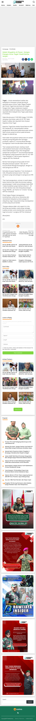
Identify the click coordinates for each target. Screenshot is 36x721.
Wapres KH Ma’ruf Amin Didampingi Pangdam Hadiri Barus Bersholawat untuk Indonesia (17, 461)
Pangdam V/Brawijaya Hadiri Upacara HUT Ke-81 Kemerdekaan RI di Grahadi (26, 260)
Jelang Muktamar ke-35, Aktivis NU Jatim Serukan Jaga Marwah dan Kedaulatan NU (25, 245)
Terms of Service (19, 718)
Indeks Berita (29, 718)
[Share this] (23, 59)
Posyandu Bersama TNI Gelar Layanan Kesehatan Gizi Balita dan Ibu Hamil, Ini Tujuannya (9, 233)
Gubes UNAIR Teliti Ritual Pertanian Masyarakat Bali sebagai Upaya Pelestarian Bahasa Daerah (18, 456)
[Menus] (2, 2)
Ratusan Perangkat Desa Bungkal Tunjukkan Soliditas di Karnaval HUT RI (26, 250)
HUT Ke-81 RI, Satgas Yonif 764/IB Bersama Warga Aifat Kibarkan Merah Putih (10, 250)
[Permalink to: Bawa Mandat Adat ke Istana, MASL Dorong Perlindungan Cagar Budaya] (26, 303)
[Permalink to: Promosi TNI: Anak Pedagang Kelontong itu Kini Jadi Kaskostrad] (18, 430)
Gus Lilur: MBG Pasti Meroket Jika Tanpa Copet (18, 479)
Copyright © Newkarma (7, 718)
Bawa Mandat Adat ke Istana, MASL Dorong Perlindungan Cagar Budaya (25, 255)
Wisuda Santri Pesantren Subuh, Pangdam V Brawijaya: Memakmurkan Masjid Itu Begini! (17, 452)
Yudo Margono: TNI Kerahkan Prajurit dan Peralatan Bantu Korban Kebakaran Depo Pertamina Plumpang (16, 471)
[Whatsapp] (32, 59)
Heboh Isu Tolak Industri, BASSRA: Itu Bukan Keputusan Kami (9, 260)
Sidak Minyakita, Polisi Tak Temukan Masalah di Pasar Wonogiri (26, 233)
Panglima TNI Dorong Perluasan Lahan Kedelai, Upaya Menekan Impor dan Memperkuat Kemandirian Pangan (18, 483)
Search (4, 699)
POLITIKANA (5, 60)
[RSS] (18, 226)
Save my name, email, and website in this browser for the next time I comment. (18, 348)
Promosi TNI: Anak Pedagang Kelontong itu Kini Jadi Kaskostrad (18, 442)
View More (18, 409)
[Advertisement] (18, 27)
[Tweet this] (26, 59)
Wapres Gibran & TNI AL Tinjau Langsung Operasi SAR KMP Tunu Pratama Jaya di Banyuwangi (18, 475)
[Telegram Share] (29, 59)
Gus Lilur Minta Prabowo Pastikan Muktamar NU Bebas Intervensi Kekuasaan (9, 255)
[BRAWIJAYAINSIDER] (18, 2)
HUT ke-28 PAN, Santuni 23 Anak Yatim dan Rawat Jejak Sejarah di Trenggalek (10, 245)
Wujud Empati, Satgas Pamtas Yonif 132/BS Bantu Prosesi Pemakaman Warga (19, 466)
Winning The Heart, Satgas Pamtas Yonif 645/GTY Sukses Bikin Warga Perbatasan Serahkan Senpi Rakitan (19, 447)
